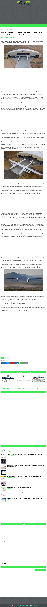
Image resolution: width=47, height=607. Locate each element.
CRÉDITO (3, 531)
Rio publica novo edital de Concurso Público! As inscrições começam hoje (22, 492)
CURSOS (3, 535)
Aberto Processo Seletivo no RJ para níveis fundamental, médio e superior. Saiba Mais (24, 476)
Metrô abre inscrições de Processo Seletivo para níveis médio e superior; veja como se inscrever (26, 459)
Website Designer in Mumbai (22, 605)
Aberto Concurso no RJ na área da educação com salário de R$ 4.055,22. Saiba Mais (23, 386)
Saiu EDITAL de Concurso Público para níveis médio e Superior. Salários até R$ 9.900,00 (24, 498)
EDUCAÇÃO (4, 541)
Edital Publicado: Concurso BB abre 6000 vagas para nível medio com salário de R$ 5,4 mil (25, 470)
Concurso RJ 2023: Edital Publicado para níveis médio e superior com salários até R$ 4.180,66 (25, 454)
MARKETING (4, 551)
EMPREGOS (4, 543)
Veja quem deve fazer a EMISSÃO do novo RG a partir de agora (19, 487)
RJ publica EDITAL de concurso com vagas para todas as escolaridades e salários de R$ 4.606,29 (24, 449)
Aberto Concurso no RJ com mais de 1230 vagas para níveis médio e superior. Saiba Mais (39, 386)
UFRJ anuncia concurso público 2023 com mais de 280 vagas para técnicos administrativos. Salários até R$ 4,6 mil (25, 466)
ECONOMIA (4, 539)
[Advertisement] (23, 14)
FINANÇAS (3, 547)
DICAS (3, 537)
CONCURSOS (9, 29)
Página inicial (3, 29)
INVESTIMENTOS (4, 549)
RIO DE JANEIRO (4, 557)
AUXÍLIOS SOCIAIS (5, 527)
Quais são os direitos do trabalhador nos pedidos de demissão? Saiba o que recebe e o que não (26, 481)
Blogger (36, 605)
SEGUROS (3, 561)
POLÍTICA (3, 555)
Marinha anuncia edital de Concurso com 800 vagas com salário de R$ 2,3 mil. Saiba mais (7, 386)
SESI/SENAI (4, 563)
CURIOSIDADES (4, 533)
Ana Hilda (4, 37)
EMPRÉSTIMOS (4, 545)
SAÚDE (3, 559)
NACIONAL (3, 553)
